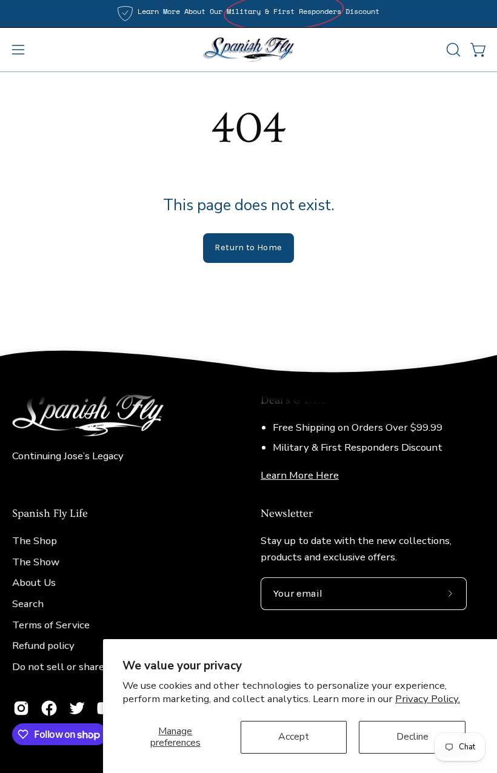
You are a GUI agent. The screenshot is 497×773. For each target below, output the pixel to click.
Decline (412, 736)
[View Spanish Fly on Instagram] (21, 708)
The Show (35, 562)
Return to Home (248, 247)
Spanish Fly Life (50, 514)
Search (28, 604)
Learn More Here (300, 475)
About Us (34, 583)
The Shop (34, 541)
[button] (452, 49)
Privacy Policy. (427, 699)
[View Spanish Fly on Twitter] (77, 708)
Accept (293, 736)
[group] (248, 13)
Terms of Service (51, 625)
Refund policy (43, 646)
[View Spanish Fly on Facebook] (49, 708)
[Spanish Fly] (248, 49)
